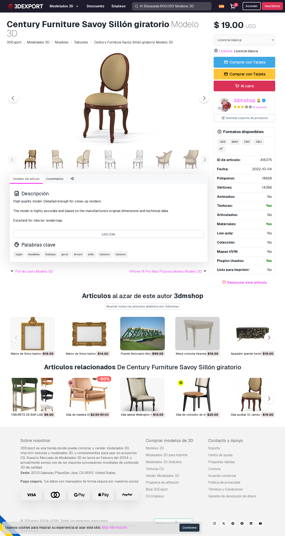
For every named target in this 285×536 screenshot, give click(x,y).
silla (91, 254)
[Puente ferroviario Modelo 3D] (142, 333)
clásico (105, 254)
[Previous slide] (13, 98)
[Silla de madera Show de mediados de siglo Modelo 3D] (87, 394)
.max (234, 142)
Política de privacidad (224, 482)
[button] (269, 337)
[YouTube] (260, 524)
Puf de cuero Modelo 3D (34, 271)
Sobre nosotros (35, 440)
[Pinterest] (233, 524)
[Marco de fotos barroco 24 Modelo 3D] (32, 333)
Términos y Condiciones (225, 489)
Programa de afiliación (162, 482)
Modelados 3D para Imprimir (167, 455)
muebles (34, 254)
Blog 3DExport (157, 489)
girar (64, 254)
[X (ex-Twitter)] (223, 524)
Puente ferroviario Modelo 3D (140, 354)
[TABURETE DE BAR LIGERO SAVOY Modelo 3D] (32, 394)
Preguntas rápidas (221, 462)
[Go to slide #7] (191, 159)
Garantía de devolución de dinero (232, 496)
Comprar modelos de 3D (169, 440)
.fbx (247, 142)
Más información (114, 527)
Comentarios (54, 179)
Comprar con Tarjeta (247, 62)
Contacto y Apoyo (225, 440)
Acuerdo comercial (222, 476)
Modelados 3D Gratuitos (164, 462)
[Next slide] (204, 98)
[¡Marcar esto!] (49, 344)
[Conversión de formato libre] (221, 149)
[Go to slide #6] (164, 159)
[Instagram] (214, 524)
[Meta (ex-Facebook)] (242, 524)
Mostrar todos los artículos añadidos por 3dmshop (142, 306)
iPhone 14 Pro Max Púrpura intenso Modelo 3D (166, 271)
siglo (18, 254)
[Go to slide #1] (30, 159)
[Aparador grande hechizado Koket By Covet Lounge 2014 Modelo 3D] (252, 333)
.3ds (222, 142)
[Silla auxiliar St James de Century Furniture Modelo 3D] (252, 394)
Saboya (50, 254)
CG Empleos (155, 496)
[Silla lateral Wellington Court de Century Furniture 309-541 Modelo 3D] (142, 394)
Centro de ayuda (220, 455)
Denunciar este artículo (247, 282)
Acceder (252, 6)
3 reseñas (259, 107)
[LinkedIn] (251, 524)
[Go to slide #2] (57, 159)
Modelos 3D (155, 448)
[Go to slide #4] (111, 159)
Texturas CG (155, 469)
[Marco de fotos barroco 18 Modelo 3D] (87, 333)
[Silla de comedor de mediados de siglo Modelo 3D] (197, 394)
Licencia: (226, 51)
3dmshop (244, 100)
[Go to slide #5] (137, 159)
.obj (258, 142)
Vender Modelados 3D (162, 476)
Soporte (214, 448)
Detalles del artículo (26, 179)
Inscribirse (272, 6)
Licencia (214, 469)
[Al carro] (40, 344)
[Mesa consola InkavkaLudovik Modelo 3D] (197, 333)
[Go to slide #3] (84, 159)
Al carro (247, 86)
